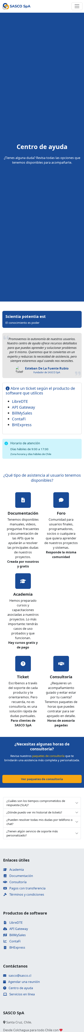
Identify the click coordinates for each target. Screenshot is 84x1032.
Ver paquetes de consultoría (42, 779)
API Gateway (23, 407)
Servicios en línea (22, 994)
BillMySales (22, 413)
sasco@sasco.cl (20, 975)
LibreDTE (20, 401)
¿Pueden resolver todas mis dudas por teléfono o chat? (39, 822)
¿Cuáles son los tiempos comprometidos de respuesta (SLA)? (35, 803)
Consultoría (18, 882)
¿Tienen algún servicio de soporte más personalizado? (32, 833)
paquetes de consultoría (48, 756)
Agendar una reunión (23, 982)
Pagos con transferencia (27, 888)
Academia (16, 869)
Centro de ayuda (20, 988)
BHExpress (22, 424)
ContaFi (19, 419)
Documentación (21, 876)
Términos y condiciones (26, 894)
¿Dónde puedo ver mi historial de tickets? (34, 812)
